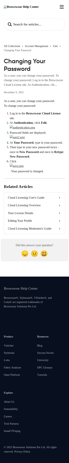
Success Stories (45, 352)
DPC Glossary (45, 367)
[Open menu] (61, 7)
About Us (9, 401)
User (55, 46)
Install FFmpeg (12, 431)
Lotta (7, 360)
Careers (8, 416)
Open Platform (12, 374)
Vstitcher (9, 345)
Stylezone (9, 352)
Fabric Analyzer (12, 367)
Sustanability (11, 409)
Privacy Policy (22, 451)
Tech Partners (11, 423)
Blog (39, 345)
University (42, 360)
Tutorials (42, 374)
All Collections (12, 46)
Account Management (36, 46)
